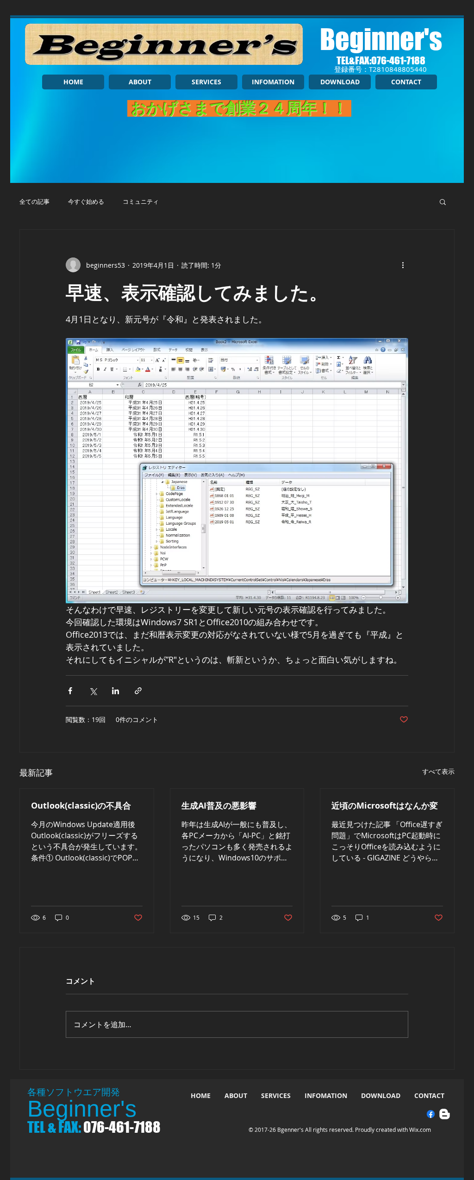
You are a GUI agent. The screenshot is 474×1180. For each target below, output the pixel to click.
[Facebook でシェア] (70, 690)
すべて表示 (438, 771)
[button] (442, 201)
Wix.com (420, 1129)
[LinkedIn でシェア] (115, 690)
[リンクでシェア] (138, 690)
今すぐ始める (86, 202)
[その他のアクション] (402, 264)
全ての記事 (34, 202)
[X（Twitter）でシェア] (92, 690)
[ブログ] (444, 1114)
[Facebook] (430, 1114)
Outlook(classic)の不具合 (81, 805)
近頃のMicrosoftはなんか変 (384, 805)
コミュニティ (141, 202)
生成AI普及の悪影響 (218, 805)
